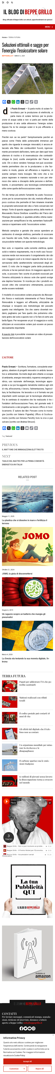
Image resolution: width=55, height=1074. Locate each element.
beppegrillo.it (7, 56)
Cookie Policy (19, 1055)
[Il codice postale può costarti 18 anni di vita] (9, 717)
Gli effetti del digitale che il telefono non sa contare (35, 731)
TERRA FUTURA (14, 37)
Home (4, 37)
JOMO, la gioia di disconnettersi (17, 573)
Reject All (40, 1069)
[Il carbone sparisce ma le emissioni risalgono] (9, 765)
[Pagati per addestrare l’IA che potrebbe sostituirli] (9, 686)
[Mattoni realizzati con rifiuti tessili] (9, 701)
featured (9, 436)
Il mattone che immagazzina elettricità (23, 450)
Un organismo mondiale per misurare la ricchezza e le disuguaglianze (36, 748)
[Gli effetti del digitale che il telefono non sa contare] (9, 733)
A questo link (8, 334)
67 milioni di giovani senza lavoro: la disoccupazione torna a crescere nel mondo (36, 779)
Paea (31, 403)
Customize (14, 1069)
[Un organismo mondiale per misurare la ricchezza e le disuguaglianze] (9, 749)
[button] (4, 2)
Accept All (27, 1061)
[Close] (53, 1035)
